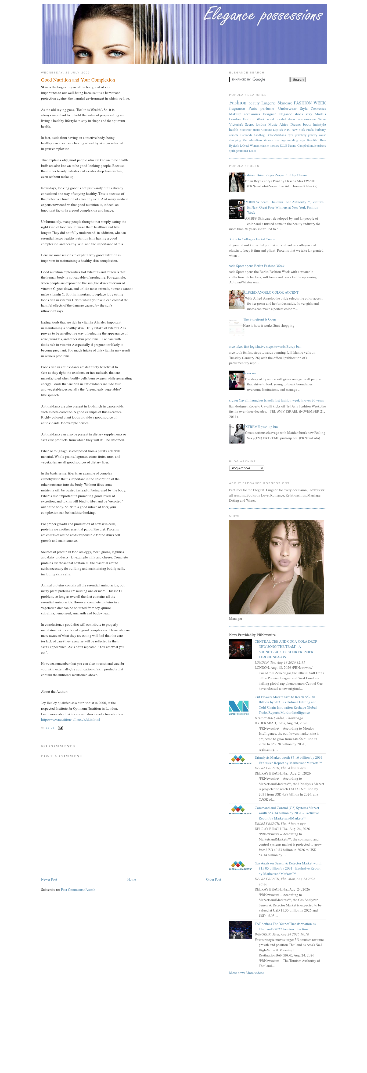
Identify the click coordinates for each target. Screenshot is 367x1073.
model (281, 119)
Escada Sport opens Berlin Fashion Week (255, 265)
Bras (323, 140)
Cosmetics (318, 108)
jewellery (301, 135)
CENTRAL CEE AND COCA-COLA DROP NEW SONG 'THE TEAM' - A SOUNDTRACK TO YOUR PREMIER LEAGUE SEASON (288, 649)
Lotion (252, 151)
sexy (308, 113)
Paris (253, 108)
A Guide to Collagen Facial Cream (250, 239)
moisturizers (318, 145)
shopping (235, 140)
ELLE (283, 145)
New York (298, 130)
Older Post (213, 879)
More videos (255, 972)
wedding (292, 140)
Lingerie (268, 102)
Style (304, 108)
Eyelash (234, 145)
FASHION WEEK (310, 102)
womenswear (306, 119)
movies (274, 145)
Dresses (295, 124)
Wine (322, 119)
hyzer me (249, 373)
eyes (290, 135)
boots (307, 124)
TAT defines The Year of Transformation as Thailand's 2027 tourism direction (287, 926)
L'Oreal (244, 145)
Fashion (237, 102)
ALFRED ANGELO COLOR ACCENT (270, 292)
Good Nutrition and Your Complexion (78, 79)
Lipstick (278, 130)
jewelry (312, 135)
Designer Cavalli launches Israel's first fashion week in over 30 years (274, 400)
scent (270, 119)
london (261, 124)
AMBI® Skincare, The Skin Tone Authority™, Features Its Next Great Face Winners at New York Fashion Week (283, 207)
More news (237, 972)
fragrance (237, 108)
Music (273, 124)
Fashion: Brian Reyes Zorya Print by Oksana (275, 175)
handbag (259, 135)
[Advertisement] (183, 1028)
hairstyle (319, 124)
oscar (322, 135)
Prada (310, 130)
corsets (233, 135)
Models (320, 113)
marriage (280, 140)
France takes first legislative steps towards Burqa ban (263, 346)
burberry (320, 130)
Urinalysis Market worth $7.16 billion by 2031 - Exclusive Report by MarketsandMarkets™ (292, 760)
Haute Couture (262, 130)
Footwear (245, 130)
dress (291, 119)
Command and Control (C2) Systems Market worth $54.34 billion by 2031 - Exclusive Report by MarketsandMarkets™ (289, 813)
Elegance (285, 113)
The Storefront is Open (259, 319)
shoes (299, 113)
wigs (302, 140)
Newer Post (49, 879)
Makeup (235, 113)
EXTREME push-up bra (260, 426)
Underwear (287, 108)
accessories (252, 113)
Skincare (285, 102)
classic (264, 145)
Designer (269, 113)
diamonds (246, 135)
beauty (254, 102)
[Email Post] (60, 727)
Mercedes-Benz (252, 140)
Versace (268, 140)
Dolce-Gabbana (276, 135)
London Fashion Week (247, 119)
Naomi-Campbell (299, 145)
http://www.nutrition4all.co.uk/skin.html (70, 719)
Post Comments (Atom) (78, 889)
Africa (283, 124)
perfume (267, 108)
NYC (287, 130)
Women (255, 145)
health (233, 129)
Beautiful (312, 140)
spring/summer (238, 151)
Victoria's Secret (241, 124)
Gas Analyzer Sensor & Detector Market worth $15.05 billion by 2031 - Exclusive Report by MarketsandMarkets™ (290, 868)
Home (131, 879)
